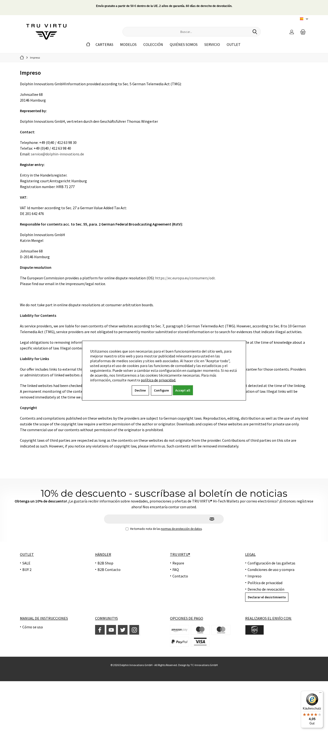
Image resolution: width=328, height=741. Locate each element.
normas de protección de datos (181, 529)
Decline (140, 390)
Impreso (254, 576)
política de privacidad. (158, 379)
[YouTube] (111, 630)
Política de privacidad (265, 582)
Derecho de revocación (266, 589)
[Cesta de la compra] (303, 32)
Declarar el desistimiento (267, 597)
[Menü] (320, 694)
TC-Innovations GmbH (204, 665)
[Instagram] (134, 630)
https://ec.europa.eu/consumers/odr (185, 278)
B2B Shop (105, 563)
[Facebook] (100, 630)
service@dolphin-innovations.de (57, 154)
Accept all (182, 390)
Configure (161, 390)
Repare (178, 563)
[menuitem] (303, 32)
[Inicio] (88, 44)
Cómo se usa (32, 627)
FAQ (175, 569)
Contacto (180, 576)
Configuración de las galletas (271, 563)
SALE (26, 563)
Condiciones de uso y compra (271, 569)
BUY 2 (26, 569)
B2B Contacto (109, 569)
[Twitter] (123, 630)
